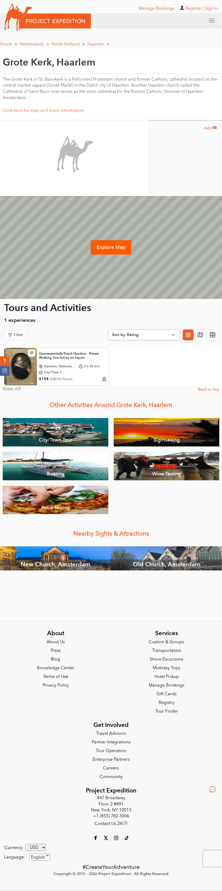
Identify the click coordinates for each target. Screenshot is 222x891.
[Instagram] (116, 838)
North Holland (68, 44)
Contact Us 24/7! (111, 824)
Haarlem (98, 44)
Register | (194, 8)
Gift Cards (166, 694)
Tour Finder (166, 711)
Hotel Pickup (166, 677)
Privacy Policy (56, 685)
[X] (106, 838)
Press (56, 651)
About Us (56, 642)
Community (111, 777)
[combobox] (39, 857)
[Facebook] (96, 838)
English (38, 857)
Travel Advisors (111, 733)
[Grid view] (188, 334)
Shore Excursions (166, 659)
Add (210, 128)
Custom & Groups (166, 642)
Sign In (211, 8)
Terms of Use (55, 677)
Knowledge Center (55, 668)
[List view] (212, 334)
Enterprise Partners (111, 759)
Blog (55, 659)
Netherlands (34, 44)
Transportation (166, 651)
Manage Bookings (166, 685)
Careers (111, 768)
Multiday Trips (166, 668)
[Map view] (200, 334)
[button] (4, 361)
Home (8, 44)
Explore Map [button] (111, 247)
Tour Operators (111, 751)
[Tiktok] (126, 838)
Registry (167, 703)
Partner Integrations (111, 742)
